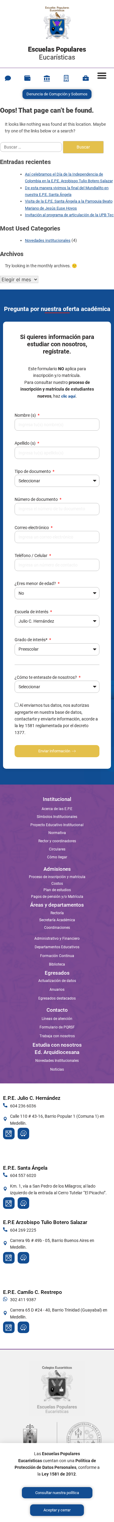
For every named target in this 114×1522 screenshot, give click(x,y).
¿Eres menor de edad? (36, 583)
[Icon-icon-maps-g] (9, 1133)
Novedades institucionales (48, 240)
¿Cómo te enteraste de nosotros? (46, 677)
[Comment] (8, 78)
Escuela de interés (32, 611)
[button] (102, 75)
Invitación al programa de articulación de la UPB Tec (69, 215)
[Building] (66, 78)
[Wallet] (27, 78)
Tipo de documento (33, 471)
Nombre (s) (26, 415)
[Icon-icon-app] (47, 78)
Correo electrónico (32, 527)
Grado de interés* (31, 639)
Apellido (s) (25, 443)
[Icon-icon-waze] (23, 1133)
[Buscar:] (31, 147)
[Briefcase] (86, 78)
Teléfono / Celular (31, 555)
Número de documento (37, 499)
